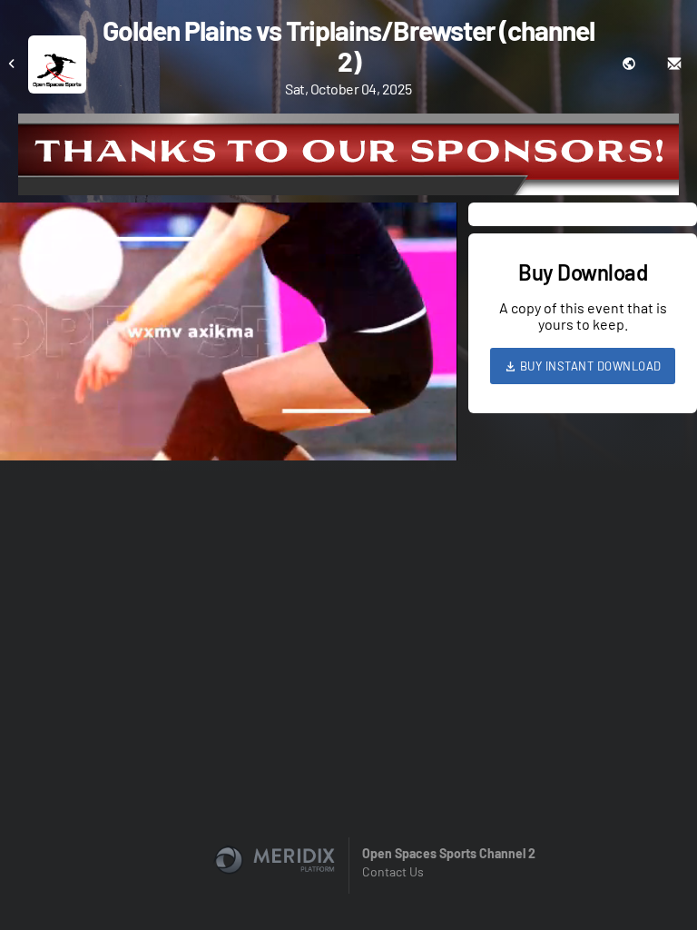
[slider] (229, 395)
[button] (234, 337)
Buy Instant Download (589, 366)
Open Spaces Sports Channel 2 (448, 853)
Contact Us (393, 871)
